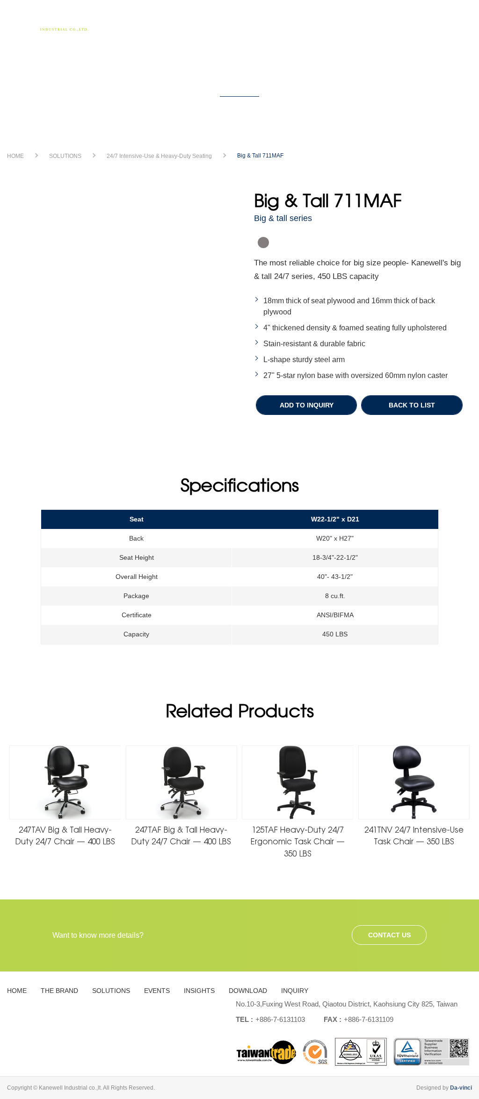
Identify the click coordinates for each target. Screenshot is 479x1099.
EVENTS (282, 20)
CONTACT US (389, 935)
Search (458, 24)
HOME (143, 20)
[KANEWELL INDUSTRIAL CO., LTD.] (51, 23)
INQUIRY (423, 20)
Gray (263, 242)
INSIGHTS (324, 20)
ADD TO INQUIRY (307, 405)
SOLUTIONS (237, 20)
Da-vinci (461, 1088)
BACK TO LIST (412, 405)
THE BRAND (186, 20)
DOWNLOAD (374, 20)
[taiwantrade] (353, 1052)
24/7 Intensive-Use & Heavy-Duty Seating (159, 156)
